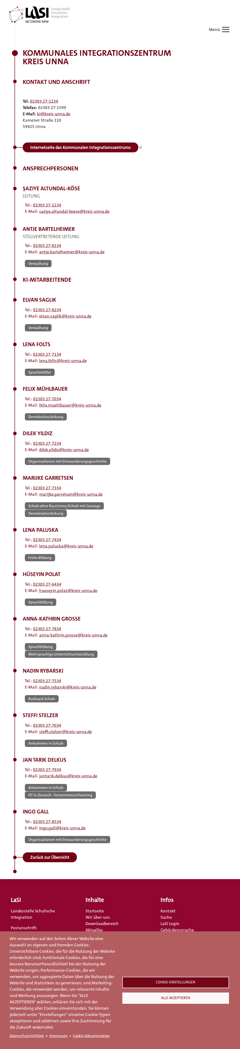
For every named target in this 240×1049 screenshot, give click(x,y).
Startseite (95, 911)
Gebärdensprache (177, 930)
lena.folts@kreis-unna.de (63, 360)
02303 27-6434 (47, 584)
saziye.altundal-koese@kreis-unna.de (74, 211)
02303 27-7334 (47, 488)
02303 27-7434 (47, 540)
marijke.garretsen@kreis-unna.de (71, 494)
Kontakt (168, 911)
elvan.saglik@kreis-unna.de (65, 316)
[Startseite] (39, 14)
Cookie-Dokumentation (91, 1036)
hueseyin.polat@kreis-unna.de (68, 590)
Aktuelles (94, 930)
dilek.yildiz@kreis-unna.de (64, 450)
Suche (166, 917)
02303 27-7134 (47, 354)
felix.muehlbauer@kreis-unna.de (70, 405)
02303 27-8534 (47, 821)
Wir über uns (98, 917)
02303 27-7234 (47, 443)
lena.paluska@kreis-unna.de (66, 546)
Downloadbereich (102, 923)
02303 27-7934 (47, 769)
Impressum (58, 1036)
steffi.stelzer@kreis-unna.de (65, 731)
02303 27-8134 (47, 245)
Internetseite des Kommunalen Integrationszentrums (80, 147)
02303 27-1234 (44, 101)
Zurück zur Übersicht (49, 857)
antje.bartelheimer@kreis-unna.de (72, 252)
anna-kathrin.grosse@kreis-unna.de (73, 635)
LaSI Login (170, 923)
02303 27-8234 (47, 310)
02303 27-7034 (47, 399)
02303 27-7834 (47, 629)
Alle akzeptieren (175, 998)
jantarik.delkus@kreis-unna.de (68, 776)
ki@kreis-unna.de (53, 114)
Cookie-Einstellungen (175, 982)
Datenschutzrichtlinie (27, 1036)
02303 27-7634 (47, 725)
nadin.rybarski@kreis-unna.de (67, 687)
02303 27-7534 (47, 681)
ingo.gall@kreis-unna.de (62, 828)
